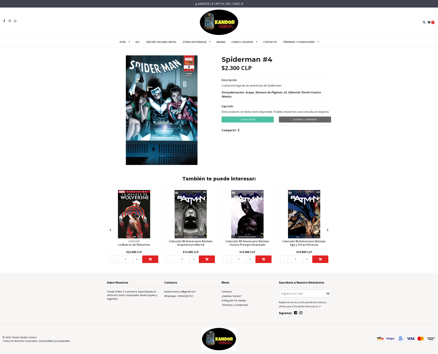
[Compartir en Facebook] (238, 130)
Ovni (123, 42)
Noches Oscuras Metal (161, 42)
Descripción (229, 80)
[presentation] (110, 230)
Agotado (227, 106)
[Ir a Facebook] (4, 21)
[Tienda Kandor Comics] (219, 22)
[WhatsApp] (15, 21)
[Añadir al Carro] (150, 259)
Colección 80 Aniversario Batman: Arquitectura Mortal (191, 242)
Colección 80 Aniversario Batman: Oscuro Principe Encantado (247, 242)
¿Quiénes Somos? (231, 296)
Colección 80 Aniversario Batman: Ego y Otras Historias (304, 242)
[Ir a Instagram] (9, 21)
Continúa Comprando (305, 119)
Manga (220, 42)
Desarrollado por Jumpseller (54, 341)
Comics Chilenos (242, 42)
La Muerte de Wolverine (134, 245)
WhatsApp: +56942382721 (178, 296)
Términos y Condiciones (299, 42)
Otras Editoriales (195, 42)
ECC (138, 42)
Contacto (270, 42)
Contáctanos (247, 119)
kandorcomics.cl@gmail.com (180, 291)
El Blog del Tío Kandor (234, 300)
